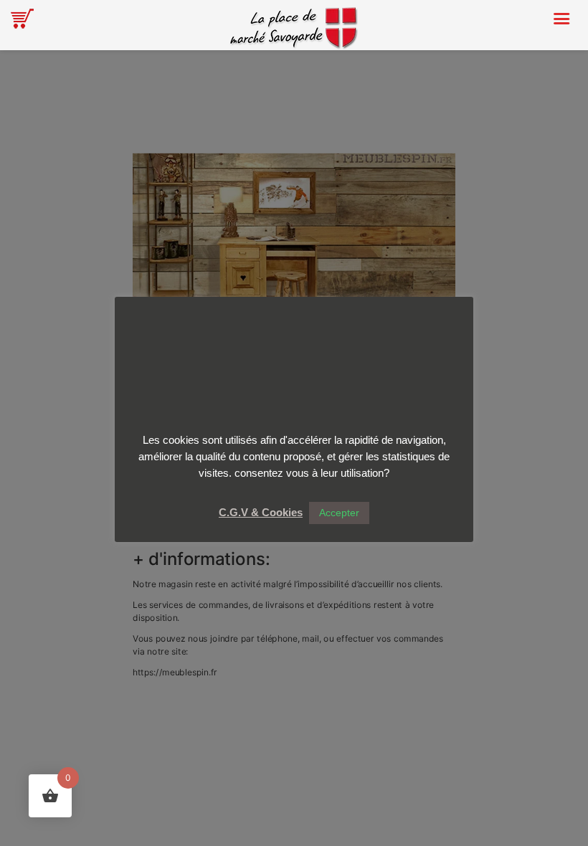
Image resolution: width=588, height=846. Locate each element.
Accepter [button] (339, 512)
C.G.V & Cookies (261, 512)
